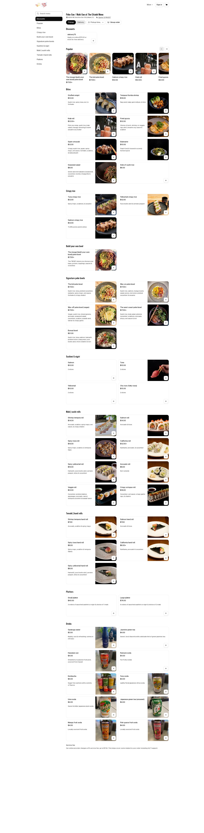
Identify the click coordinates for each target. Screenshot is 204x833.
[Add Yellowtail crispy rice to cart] (166, 212)
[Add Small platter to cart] (114, 613)
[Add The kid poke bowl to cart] (108, 71)
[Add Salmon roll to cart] (166, 433)
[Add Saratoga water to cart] (114, 645)
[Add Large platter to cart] (166, 613)
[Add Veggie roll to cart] (114, 503)
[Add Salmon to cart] (114, 378)
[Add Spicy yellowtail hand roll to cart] (114, 581)
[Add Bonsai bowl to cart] (114, 346)
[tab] (71, 22)
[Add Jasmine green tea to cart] (166, 645)
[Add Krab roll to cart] (154, 71)
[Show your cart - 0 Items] (166, 5)
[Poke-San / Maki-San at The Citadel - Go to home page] (41, 5)
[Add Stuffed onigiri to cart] (114, 111)
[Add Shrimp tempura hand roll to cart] (114, 535)
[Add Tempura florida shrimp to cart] (166, 111)
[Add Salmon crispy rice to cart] (131, 71)
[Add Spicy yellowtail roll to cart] (114, 480)
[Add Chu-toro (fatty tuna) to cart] (166, 401)
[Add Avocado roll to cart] (166, 480)
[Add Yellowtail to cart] (114, 401)
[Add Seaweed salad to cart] (114, 180)
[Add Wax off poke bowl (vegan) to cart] (114, 323)
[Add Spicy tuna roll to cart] (114, 456)
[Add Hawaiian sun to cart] (114, 668)
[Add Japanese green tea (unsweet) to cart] (166, 715)
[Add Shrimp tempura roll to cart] (114, 433)
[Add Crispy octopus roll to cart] (166, 503)
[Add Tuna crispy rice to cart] (114, 212)
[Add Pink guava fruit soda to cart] (166, 738)
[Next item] (167, 49)
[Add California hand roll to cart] (166, 558)
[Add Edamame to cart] (166, 157)
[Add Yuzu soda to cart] (166, 692)
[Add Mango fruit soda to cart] (114, 738)
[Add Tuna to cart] (166, 378)
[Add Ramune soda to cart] (166, 668)
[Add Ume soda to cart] (114, 715)
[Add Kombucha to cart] (114, 692)
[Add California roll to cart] (166, 456)
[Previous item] (161, 49)
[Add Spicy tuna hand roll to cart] (114, 558)
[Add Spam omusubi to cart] (114, 157)
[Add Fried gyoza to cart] (166, 134)
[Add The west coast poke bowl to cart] (166, 323)
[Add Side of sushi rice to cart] (166, 180)
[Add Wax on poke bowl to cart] (166, 300)
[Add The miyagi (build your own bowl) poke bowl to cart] (84, 71)
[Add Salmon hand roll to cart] (166, 535)
